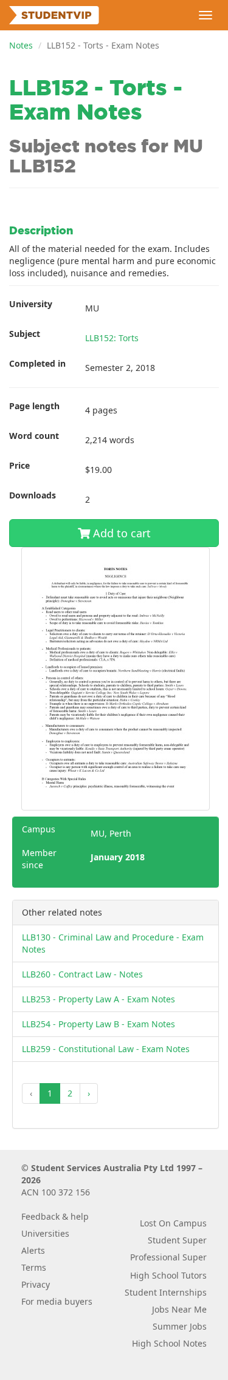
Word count (34, 435)
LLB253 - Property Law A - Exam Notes (98, 999)
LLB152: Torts (112, 338)
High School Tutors (168, 1275)
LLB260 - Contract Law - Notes (82, 974)
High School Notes (169, 1343)
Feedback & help (55, 1216)
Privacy (35, 1284)
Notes (21, 45)
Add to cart (120, 533)
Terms (33, 1267)
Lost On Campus (173, 1223)
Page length (34, 406)
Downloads (32, 495)
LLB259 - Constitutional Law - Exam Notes (106, 1049)
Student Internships (166, 1292)
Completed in (37, 363)
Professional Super (168, 1257)
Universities (45, 1233)
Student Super (177, 1240)
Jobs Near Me (179, 1309)
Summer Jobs (180, 1326)
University (30, 304)
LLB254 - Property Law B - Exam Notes (98, 1024)
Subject (24, 333)
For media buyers (56, 1301)
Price (19, 465)
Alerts (33, 1250)
